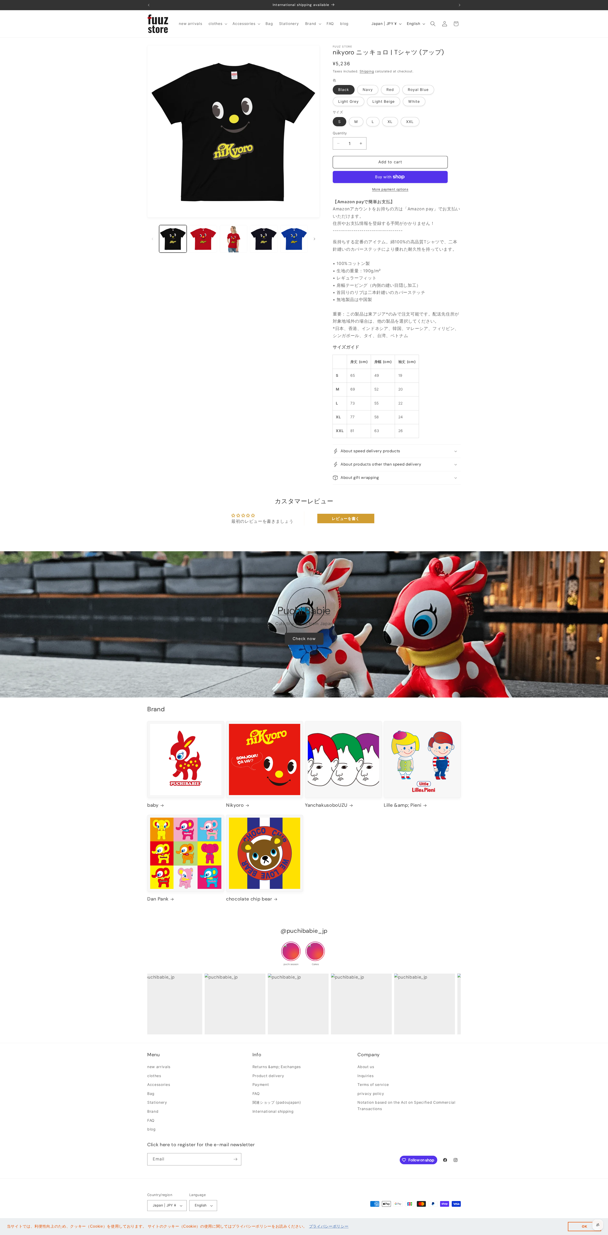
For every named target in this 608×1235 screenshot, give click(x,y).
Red (390, 89)
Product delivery (268, 1075)
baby (153, 805)
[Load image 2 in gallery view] (203, 239)
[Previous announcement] (148, 5)
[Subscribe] (235, 1159)
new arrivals (159, 1067)
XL (390, 121)
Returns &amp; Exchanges (276, 1067)
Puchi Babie (304, 611)
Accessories (158, 1084)
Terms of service (373, 1084)
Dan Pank (157, 899)
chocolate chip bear (249, 899)
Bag (150, 1093)
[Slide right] (314, 239)
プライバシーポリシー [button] (329, 1226)
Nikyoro (235, 805)
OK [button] (584, 1226)
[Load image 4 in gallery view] (264, 239)
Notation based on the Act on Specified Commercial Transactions (406, 1105)
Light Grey (348, 101)
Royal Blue (418, 89)
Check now (304, 638)
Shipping (367, 71)
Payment (260, 1084)
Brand (152, 1111)
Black (343, 89)
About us (365, 1067)
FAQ (151, 1120)
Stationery (157, 1102)
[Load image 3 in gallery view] (233, 239)
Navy (368, 89)
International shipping (273, 1111)
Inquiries (365, 1075)
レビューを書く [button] (346, 518)
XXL (410, 121)
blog (151, 1129)
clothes (154, 1075)
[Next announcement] (459, 5)
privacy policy (370, 1093)
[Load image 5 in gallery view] (294, 239)
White (414, 101)
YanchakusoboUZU (326, 805)
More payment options (390, 189)
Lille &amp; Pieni (402, 805)
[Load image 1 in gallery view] (173, 239)
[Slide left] (152, 239)
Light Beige (383, 101)
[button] (217, 23)
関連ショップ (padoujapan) (276, 1102)
